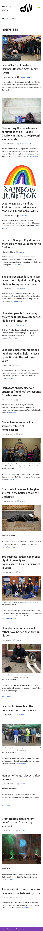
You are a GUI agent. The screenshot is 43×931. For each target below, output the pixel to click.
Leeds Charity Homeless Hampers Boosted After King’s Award (20, 69)
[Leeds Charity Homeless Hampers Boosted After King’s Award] (21, 48)
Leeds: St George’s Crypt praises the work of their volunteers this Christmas (21, 243)
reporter (21, 252)
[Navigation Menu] (38, 8)
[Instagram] (10, 18)
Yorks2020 (23, 784)
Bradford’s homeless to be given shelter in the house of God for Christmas (21, 493)
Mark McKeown (25, 77)
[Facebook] (6, 18)
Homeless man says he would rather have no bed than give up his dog (21, 632)
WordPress (20, 929)
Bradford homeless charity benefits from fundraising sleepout (18, 822)
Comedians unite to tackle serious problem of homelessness (17, 426)
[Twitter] (3, 18)
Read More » (34, 156)
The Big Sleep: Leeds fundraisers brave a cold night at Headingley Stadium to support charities (21, 280)
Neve (4, 929)
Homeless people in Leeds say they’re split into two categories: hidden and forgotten (21, 317)
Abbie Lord (23, 215)
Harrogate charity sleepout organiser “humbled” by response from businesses (21, 391)
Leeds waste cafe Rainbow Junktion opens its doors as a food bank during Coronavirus (20, 207)
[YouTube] (13, 18)
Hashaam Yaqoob (25, 144)
